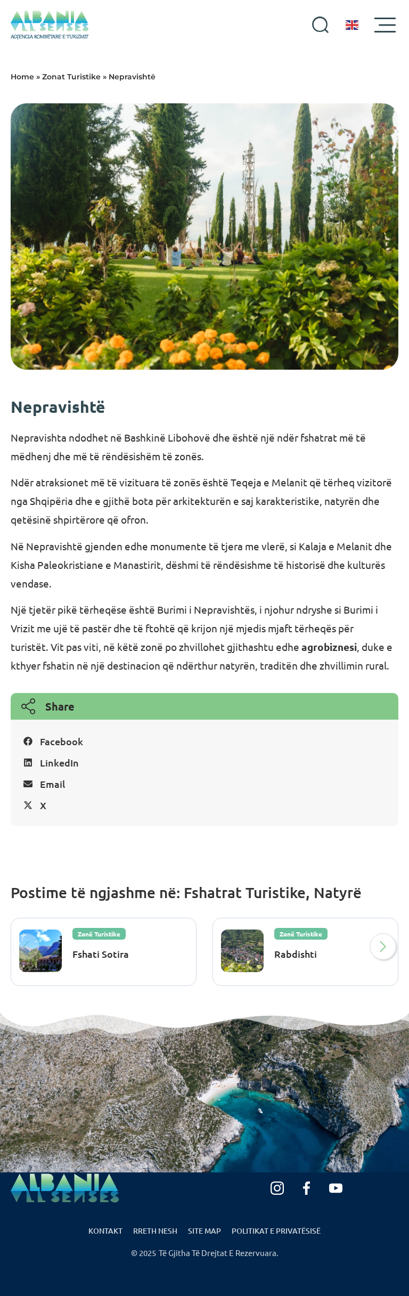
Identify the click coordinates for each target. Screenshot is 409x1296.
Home (22, 76)
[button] (204, 741)
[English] (352, 25)
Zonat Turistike (71, 76)
